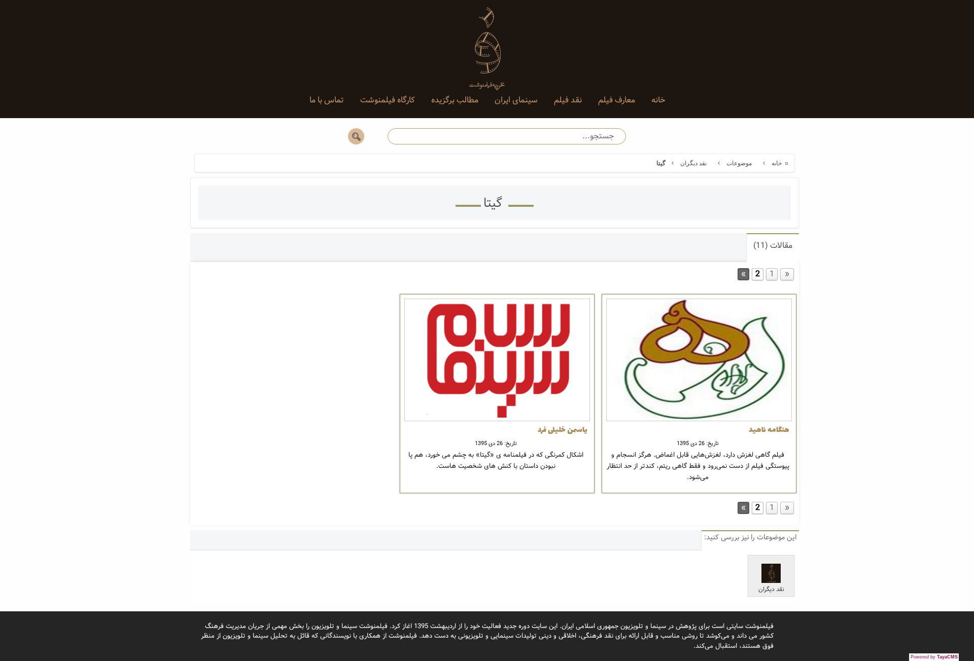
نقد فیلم (568, 100)
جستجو (356, 136)
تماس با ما (326, 100)
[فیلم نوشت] (487, 40)
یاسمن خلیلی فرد (562, 430)
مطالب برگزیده (454, 100)
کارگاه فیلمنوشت (387, 100)
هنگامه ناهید (769, 430)
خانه (658, 100)
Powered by (934, 656)
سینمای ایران (516, 100)
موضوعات (739, 163)
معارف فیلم (616, 100)
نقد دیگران (693, 163)
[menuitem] (658, 100)
